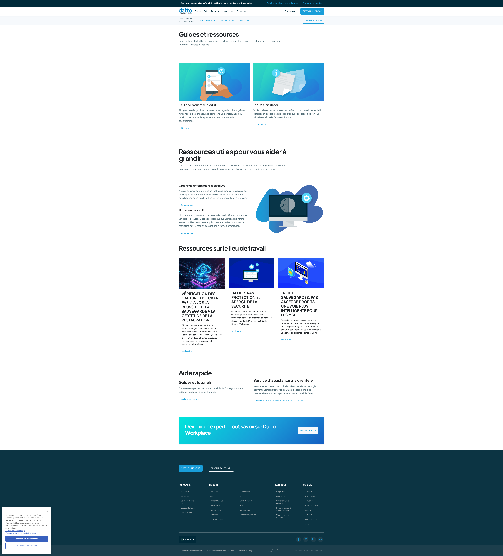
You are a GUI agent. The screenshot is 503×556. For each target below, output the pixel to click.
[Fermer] (48, 511)
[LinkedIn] (313, 539)
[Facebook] (298, 539)
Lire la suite (187, 351)
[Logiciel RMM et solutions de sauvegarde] (185, 11)
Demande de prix (313, 20)
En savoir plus (187, 205)
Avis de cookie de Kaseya (15, 531)
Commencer (261, 124)
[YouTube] (320, 539)
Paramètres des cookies (273, 550)
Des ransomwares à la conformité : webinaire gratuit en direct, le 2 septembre (216, 3)
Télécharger (186, 128)
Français (188, 539)
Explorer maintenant (190, 399)
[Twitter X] (306, 539)
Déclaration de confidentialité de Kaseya (21, 533)
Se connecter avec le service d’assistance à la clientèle (279, 400)
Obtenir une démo (312, 11)
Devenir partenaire (221, 468)
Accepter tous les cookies (27, 539)
